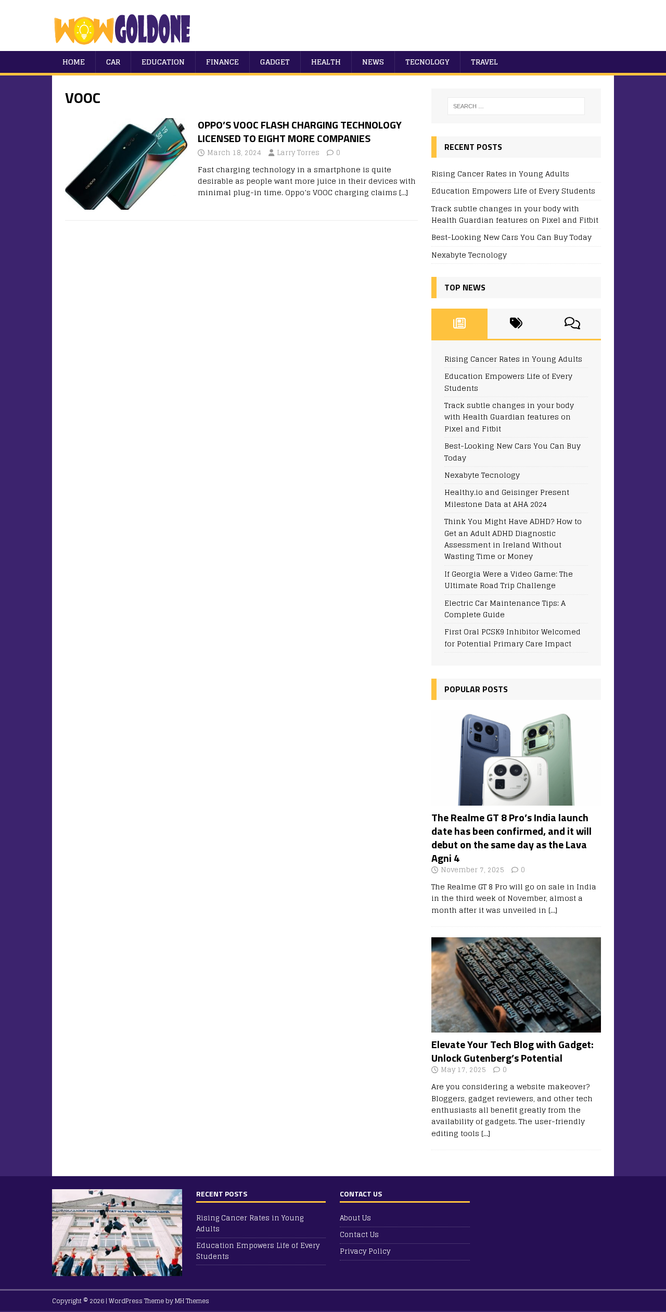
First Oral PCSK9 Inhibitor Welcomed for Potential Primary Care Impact (512, 637)
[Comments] (572, 324)
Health (326, 61)
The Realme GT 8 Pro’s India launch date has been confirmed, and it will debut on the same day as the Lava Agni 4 (511, 837)
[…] (403, 192)
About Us (355, 1218)
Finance (222, 61)
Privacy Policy (365, 1251)
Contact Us (359, 1235)
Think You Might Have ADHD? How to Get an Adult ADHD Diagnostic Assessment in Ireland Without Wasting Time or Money (513, 539)
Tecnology (427, 61)
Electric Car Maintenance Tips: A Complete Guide (505, 608)
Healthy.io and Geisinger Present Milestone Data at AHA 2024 (506, 498)
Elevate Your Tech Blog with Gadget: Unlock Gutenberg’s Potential (512, 1051)
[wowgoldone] (124, 45)
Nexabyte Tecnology (469, 254)
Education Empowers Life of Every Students (513, 190)
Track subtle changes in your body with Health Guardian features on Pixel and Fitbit (514, 214)
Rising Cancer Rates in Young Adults (500, 173)
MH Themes (192, 1300)
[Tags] (516, 324)
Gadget (275, 61)
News (373, 61)
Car (113, 61)
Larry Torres (298, 153)
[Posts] (459, 324)
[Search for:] (516, 106)
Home (73, 61)
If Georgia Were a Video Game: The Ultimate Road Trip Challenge (508, 579)
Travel (484, 61)
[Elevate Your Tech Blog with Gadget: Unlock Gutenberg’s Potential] (516, 1026)
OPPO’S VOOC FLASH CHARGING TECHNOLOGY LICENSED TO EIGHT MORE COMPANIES (300, 131)
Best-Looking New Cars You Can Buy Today (511, 237)
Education (163, 61)
